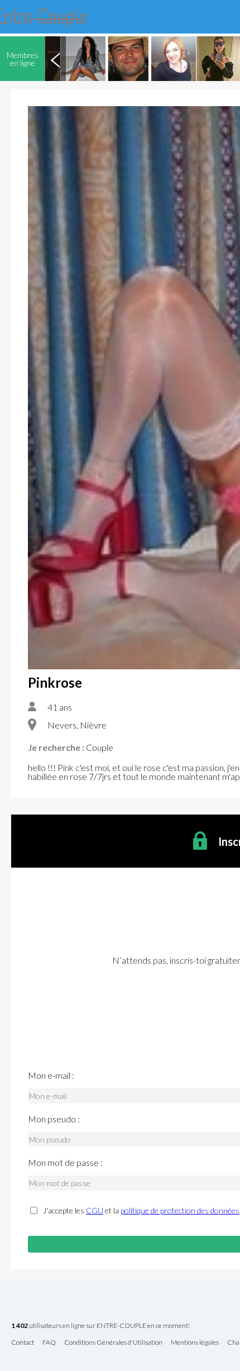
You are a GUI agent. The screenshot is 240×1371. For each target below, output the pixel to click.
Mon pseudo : (54, 1119)
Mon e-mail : (51, 1075)
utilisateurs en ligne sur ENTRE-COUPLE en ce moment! (100, 1326)
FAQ (49, 1342)
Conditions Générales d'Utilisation (113, 1342)
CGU (94, 1210)
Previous (55, 58)
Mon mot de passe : (65, 1162)
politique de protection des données (180, 1210)
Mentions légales (195, 1342)
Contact (22, 1342)
